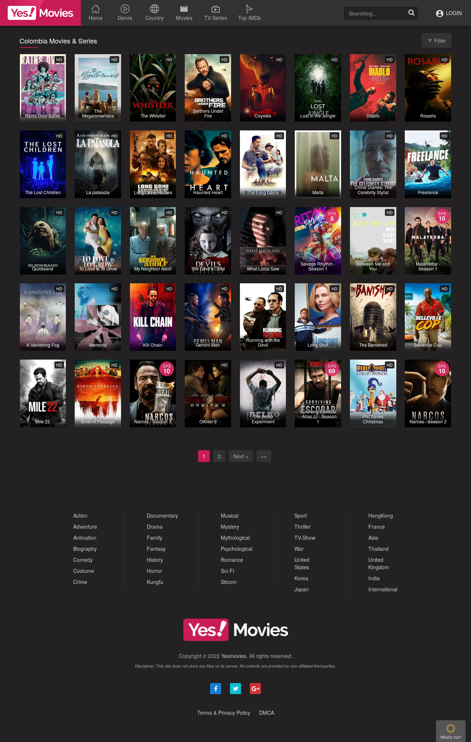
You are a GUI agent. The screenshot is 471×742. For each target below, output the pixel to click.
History (155, 559)
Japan (301, 589)
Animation (84, 537)
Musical (229, 515)
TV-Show (304, 537)
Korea (301, 578)
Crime (80, 581)
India (374, 578)
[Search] (411, 13)
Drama (155, 526)
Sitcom (229, 581)
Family (154, 537)
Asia (373, 537)
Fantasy (156, 548)
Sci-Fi (227, 570)
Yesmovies (233, 655)
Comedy (83, 559)
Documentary (162, 515)
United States (301, 563)
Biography (85, 548)
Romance (232, 559)
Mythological (235, 537)
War (299, 548)
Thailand (378, 548)
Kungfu (155, 581)
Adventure (85, 526)
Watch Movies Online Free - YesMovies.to (40, 13)
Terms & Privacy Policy (223, 712)
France (376, 526)
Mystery (230, 526)
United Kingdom (378, 563)
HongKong (380, 515)
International (382, 589)
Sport (300, 515)
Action (80, 515)
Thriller (302, 526)
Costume (83, 570)
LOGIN (453, 13)
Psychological (236, 548)
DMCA (266, 712)
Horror (154, 570)
